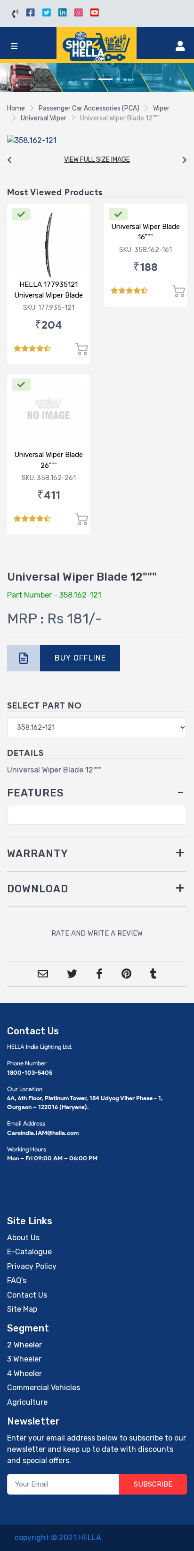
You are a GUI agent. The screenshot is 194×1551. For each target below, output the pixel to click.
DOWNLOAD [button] (37, 889)
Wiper (161, 108)
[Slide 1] (88, 79)
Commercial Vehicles (43, 1387)
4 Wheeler (24, 1373)
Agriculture (27, 1402)
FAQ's (16, 1280)
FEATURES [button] (35, 793)
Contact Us (27, 1295)
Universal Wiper (43, 118)
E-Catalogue (29, 1251)
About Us (23, 1237)
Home (16, 108)
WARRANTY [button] (37, 853)
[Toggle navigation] (14, 46)
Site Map (22, 1309)
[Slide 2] (105, 79)
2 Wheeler (24, 1344)
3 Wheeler (24, 1358)
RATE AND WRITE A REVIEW (97, 933)
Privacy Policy (32, 1266)
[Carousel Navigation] (97, 160)
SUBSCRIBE (153, 1484)
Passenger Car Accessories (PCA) (89, 108)
